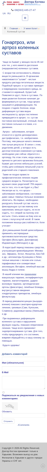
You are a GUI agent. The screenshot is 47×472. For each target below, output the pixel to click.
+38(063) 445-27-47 (24, 10)
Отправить (8, 421)
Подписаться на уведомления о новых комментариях (23, 397)
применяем (30, 274)
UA (4, 13)
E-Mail (5, 372)
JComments (23, 425)
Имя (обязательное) (13, 363)
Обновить (7, 411)
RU (9, 13)
